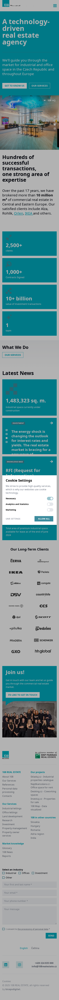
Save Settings (13, 518)
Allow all (44, 518)
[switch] (50, 498)
